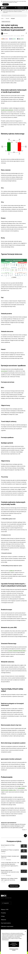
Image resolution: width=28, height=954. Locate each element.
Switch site (5, 4)
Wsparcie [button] (3, 919)
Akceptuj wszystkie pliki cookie (13, 944)
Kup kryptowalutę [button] (6, 923)
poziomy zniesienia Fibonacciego (16, 650)
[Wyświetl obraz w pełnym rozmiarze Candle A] (14, 146)
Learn (2, 18)
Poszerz (24, 829)
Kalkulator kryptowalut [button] (7, 926)
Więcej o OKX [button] (4, 909)
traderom (11, 570)
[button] (15, 8)
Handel (7, 18)
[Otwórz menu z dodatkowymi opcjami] (26, 8)
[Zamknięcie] (25, 931)
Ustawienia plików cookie (13, 949)
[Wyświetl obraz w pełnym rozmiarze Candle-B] (14, 268)
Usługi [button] (2, 916)
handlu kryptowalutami (7, 110)
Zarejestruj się (21, 7)
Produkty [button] (3, 913)
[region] (14, 941)
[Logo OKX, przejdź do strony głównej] (3, 8)
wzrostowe (4, 371)
